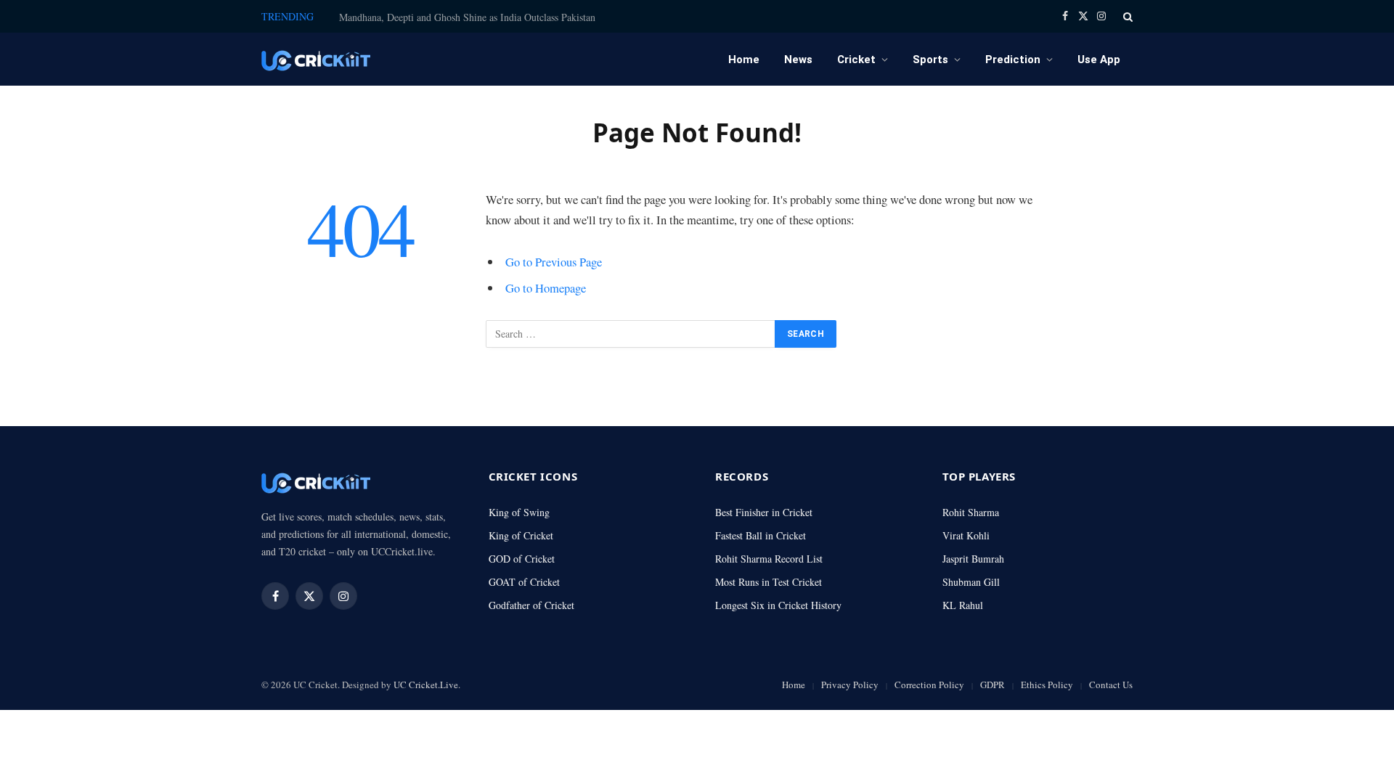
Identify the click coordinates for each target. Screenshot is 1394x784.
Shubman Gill (971, 582)
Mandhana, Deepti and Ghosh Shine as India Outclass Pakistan (467, 17)
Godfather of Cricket (531, 605)
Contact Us (1111, 684)
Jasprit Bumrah (973, 558)
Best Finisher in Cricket (763, 512)
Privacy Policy (850, 684)
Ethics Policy (1047, 684)
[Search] (1126, 16)
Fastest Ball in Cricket (760, 535)
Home (743, 59)
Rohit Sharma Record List (769, 558)
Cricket (856, 59)
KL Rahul (962, 605)
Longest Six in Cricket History (778, 605)
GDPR (992, 684)
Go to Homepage (545, 287)
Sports (930, 59)
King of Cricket (521, 535)
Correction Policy (929, 684)
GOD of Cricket (522, 558)
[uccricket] (315, 59)
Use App (1098, 59)
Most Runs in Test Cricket (768, 582)
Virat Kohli (966, 535)
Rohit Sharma (970, 512)
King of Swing (519, 512)
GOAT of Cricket (524, 582)
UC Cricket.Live (426, 684)
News (798, 59)
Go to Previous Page (553, 261)
